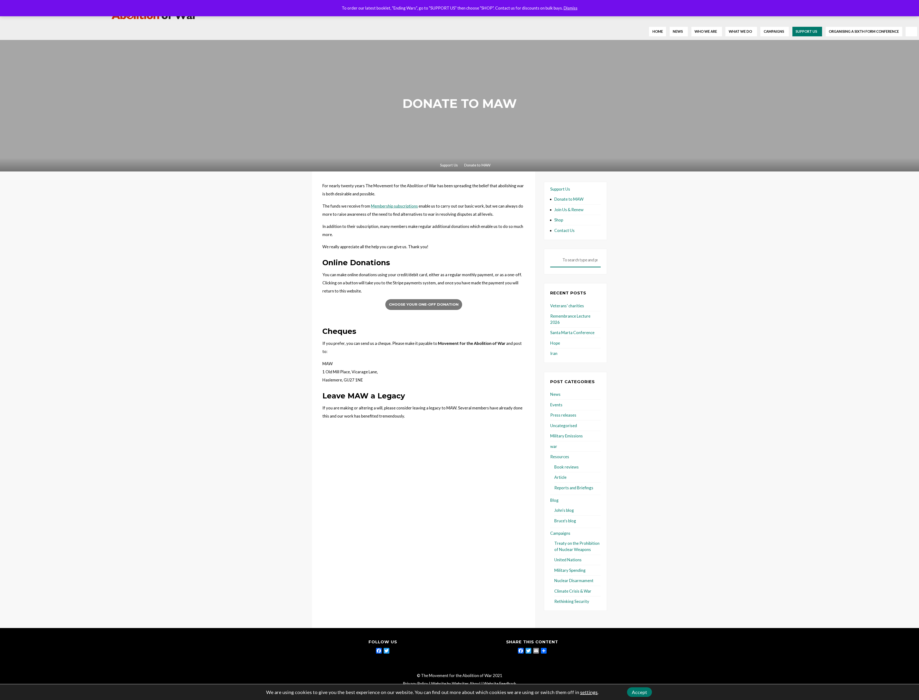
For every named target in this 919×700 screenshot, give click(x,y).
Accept (639, 692)
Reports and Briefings (573, 487)
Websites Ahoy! (466, 683)
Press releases (563, 415)
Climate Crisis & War (572, 591)
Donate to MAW (568, 199)
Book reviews (566, 466)
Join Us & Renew (568, 209)
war (553, 446)
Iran (553, 353)
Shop (558, 219)
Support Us (449, 165)
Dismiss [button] (570, 8)
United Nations (568, 559)
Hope (555, 343)
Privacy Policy (415, 683)
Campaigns (560, 533)
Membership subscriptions (394, 206)
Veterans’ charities (567, 305)
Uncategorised (563, 425)
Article (560, 477)
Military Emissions (566, 435)
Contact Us (564, 230)
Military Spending (570, 570)
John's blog (564, 510)
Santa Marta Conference (572, 332)
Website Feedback (499, 683)
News (555, 394)
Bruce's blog (565, 520)
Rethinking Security (571, 601)
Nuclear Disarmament (574, 580)
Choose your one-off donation (424, 304)
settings (589, 692)
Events (556, 404)
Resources (559, 456)
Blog (554, 500)
